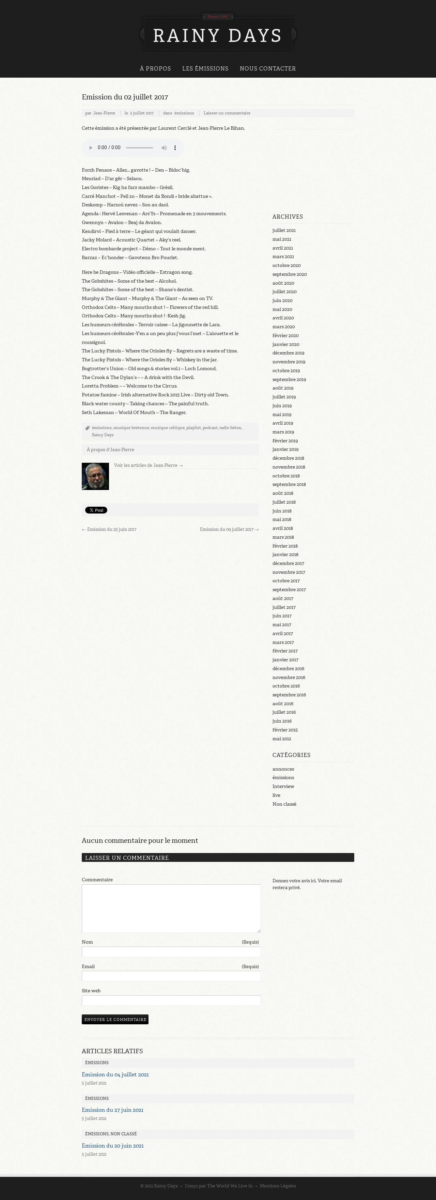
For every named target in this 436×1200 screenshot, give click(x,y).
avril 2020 (283, 318)
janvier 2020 (285, 344)
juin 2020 (282, 300)
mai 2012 (281, 739)
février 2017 (285, 651)
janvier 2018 (285, 554)
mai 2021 (281, 239)
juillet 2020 (284, 291)
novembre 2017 (288, 572)
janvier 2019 (285, 449)
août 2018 (282, 493)
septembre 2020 (289, 274)
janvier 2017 (285, 660)
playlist (193, 427)
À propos (155, 68)
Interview (283, 786)
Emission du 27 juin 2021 (112, 1110)
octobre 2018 (286, 476)
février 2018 (285, 546)
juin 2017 (282, 616)
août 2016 (282, 703)
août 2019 (283, 388)
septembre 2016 (289, 695)
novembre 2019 (289, 362)
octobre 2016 (286, 686)
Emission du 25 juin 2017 (109, 529)
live (276, 795)
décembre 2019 (288, 353)
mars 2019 (283, 432)
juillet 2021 (284, 230)
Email (170, 966)
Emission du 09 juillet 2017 (229, 529)
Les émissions (205, 68)
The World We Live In (230, 1186)
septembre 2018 (289, 484)
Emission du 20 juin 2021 (113, 1145)
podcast (210, 427)
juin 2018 (282, 511)
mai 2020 (282, 309)
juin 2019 (282, 405)
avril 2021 (282, 248)
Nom (170, 942)
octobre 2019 (286, 370)
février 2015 (285, 730)
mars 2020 (283, 326)
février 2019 (285, 441)
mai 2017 (281, 624)
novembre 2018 (288, 467)
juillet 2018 (284, 502)
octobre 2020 (286, 265)
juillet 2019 (284, 397)
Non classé (284, 804)
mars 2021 (283, 256)
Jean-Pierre (104, 113)
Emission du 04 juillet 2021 (115, 1074)
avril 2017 (282, 633)
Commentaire (97, 880)
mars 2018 (283, 537)
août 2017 (282, 598)
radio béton (230, 427)
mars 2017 (283, 642)
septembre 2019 (289, 379)
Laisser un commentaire (227, 113)
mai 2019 (282, 414)
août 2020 (283, 283)
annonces (283, 769)
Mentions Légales (278, 1186)
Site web (91, 991)
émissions (184, 113)
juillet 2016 (284, 712)
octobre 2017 (286, 581)
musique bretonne (131, 427)
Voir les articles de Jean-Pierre (148, 465)
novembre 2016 (288, 677)
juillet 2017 (284, 607)
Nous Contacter (268, 68)
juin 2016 (282, 721)
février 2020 (285, 335)
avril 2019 (282, 423)
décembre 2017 (288, 563)
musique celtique (168, 427)
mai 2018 (281, 519)
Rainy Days (103, 435)
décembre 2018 (288, 458)
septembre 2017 (289, 589)
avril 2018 (282, 528)
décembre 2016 (288, 668)
